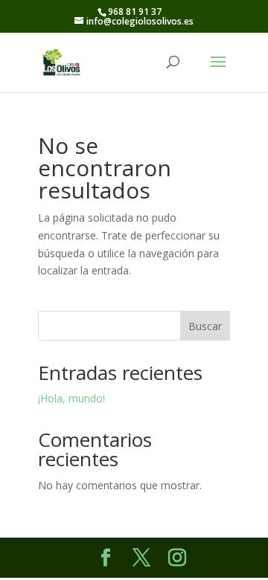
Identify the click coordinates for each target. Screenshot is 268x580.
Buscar (205, 326)
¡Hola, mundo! (71, 398)
